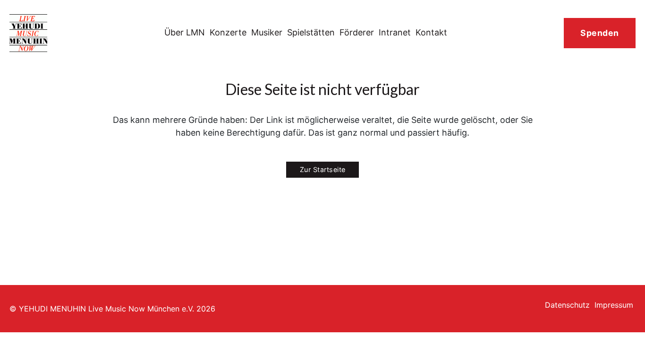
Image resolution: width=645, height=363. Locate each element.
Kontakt (431, 32)
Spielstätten (311, 32)
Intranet (395, 32)
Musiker (266, 32)
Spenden (599, 33)
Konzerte (228, 32)
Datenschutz (567, 305)
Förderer (356, 32)
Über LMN (184, 32)
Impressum (613, 305)
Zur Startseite (323, 169)
